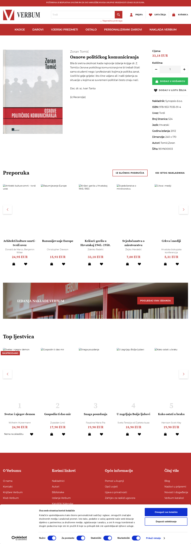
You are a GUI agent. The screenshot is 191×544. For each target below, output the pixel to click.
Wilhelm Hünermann (20, 422)
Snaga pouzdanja (95, 414)
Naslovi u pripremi (175, 486)
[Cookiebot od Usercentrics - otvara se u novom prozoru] (19, 538)
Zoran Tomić (79, 51)
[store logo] (22, 15)
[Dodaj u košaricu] (13, 264)
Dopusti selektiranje (166, 521)
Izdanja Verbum (61, 498)
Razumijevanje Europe (57, 241)
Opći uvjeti (111, 486)
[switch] (81, 538)
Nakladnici (58, 481)
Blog (167, 481)
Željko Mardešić (133, 249)
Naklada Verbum (163, 29)
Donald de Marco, (14, 249)
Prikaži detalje (153, 538)
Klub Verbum (11, 498)
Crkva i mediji (171, 241)
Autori (55, 486)
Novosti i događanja (176, 492)
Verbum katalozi (174, 498)
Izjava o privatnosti (116, 492)
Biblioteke (58, 492)
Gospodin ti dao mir (57, 414)
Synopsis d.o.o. (173, 101)
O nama (7, 481)
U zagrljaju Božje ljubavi (133, 414)
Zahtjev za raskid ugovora (120, 498)
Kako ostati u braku (171, 414)
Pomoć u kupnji (114, 481)
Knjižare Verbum (13, 492)
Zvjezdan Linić (57, 422)
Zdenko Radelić (96, 249)
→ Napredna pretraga (111, 20)
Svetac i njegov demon (19, 414)
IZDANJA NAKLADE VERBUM (40, 301)
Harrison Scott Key (171, 422)
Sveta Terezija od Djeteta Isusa (133, 422)
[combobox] (86, 15)
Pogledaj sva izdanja (155, 300)
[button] (25, 264)
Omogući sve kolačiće (166, 512)
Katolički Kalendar (62, 503)
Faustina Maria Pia (95, 422)
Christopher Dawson (57, 249)
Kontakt (8, 486)
